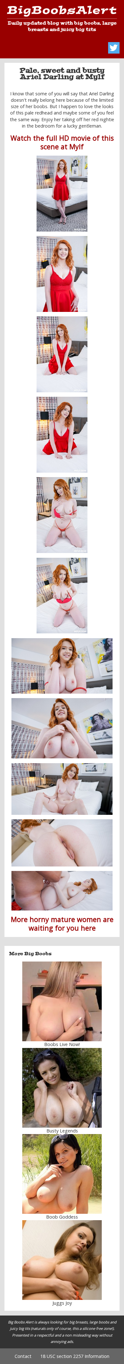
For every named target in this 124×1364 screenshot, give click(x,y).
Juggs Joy (62, 1303)
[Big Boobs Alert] (61, 12)
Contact (23, 1356)
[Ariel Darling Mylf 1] (62, 194)
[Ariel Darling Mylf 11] (62, 891)
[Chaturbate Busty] (62, 1001)
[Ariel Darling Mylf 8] (62, 728)
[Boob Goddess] (62, 1174)
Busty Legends (62, 1131)
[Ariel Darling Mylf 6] (62, 596)
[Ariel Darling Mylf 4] (62, 435)
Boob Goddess (62, 1217)
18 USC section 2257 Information (74, 1356)
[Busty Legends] (62, 1088)
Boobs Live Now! (62, 1044)
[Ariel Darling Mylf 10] (62, 842)
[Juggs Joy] (62, 1260)
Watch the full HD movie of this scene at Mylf (62, 142)
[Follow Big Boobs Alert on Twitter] (114, 48)
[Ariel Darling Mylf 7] (62, 666)
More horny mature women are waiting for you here (62, 923)
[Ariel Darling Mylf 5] (62, 515)
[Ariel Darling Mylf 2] (62, 354)
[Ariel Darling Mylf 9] (62, 789)
